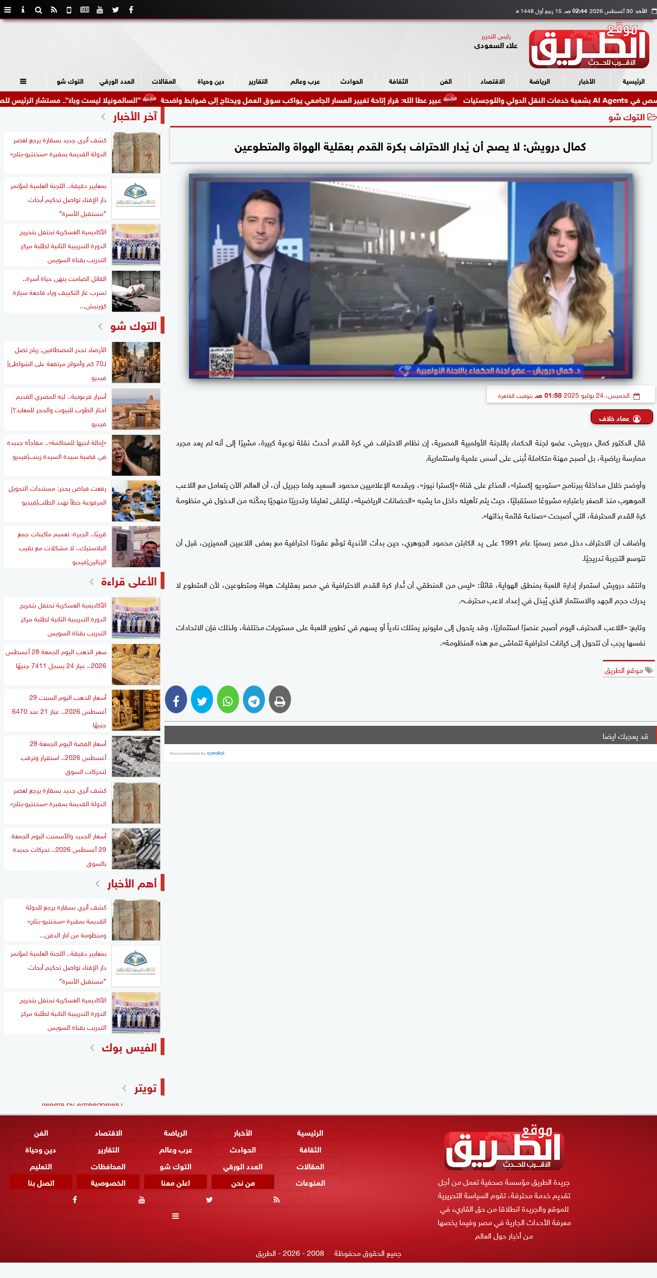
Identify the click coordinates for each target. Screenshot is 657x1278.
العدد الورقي (117, 80)
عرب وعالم (305, 80)
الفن (446, 80)
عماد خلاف (614, 417)
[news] (84, 9)
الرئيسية (634, 80)
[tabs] (7, 9)
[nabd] (69, 9)
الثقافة (398, 80)
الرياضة (540, 80)
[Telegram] (253, 699)
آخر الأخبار (135, 114)
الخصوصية (108, 1182)
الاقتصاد (492, 80)
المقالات (164, 80)
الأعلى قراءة (129, 579)
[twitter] (115, 9)
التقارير (258, 80)
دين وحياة (211, 80)
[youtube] (100, 9)
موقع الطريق (625, 669)
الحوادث (352, 80)
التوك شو (70, 80)
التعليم (41, 1165)
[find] (38, 9)
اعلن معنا (175, 1182)
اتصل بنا (41, 1182)
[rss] (54, 9)
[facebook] (131, 9)
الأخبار (587, 80)
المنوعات (310, 1182)
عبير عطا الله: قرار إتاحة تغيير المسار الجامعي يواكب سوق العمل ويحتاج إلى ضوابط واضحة (342, 98)
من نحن (243, 1182)
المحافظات (108, 1165)
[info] (23, 9)
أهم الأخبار (132, 881)
